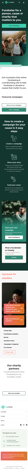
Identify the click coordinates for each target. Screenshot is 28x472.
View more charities (14, 393)
